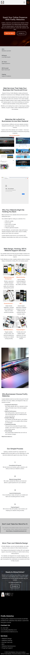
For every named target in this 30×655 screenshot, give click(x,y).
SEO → (21, 303)
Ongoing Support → (21, 329)
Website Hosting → (21, 277)
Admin (27, 653)
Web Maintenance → (9, 329)
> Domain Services (6, 642)
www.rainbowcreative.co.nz (9, 631)
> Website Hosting (6, 640)
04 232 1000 (4, 628)
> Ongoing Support (7, 648)
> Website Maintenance (8, 646)
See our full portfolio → (15, 135)
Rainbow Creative (22, 653)
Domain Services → (9, 303)
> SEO (2, 644)
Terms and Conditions (21, 652)
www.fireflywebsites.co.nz (9, 630)
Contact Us (21, 33)
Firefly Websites (7, 653)
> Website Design (6, 638)
